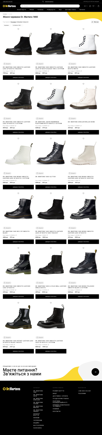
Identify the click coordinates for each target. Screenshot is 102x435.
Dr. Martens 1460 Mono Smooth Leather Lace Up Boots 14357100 (81, 177)
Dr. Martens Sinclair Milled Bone (81, 122)
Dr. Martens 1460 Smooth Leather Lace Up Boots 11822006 (16, 67)
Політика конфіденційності (60, 402)
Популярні (13, 22)
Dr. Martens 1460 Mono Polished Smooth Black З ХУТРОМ (81, 286)
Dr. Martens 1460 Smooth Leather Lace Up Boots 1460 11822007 (49, 232)
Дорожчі (25, 22)
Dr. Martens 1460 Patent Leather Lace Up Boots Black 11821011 (18, 341)
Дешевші (19, 22)
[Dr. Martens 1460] (21, 25)
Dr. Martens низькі (38, 410)
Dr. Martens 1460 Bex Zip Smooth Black (16, 232)
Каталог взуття (21, 9)
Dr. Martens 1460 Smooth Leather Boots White (81, 67)
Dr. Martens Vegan (38, 403)
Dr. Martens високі (38, 407)
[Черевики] (9, 25)
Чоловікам (40, 9)
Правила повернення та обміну (61, 405)
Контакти (82, 9)
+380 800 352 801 (7, 1)
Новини (56, 408)
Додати (8, 63)
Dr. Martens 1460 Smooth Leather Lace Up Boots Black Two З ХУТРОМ (49, 67)
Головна (5, 14)
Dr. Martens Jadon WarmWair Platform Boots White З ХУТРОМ (48, 122)
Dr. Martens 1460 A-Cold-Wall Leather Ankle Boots (50, 286)
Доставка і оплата (70, 9)
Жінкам (32, 9)
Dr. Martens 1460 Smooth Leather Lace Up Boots (16, 286)
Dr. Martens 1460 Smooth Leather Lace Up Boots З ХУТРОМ (16, 122)
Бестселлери (38, 425)
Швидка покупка (18, 77)
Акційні (36, 423)
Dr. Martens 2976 (38, 395)
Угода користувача (61, 398)
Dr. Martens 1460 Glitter (45, 176)
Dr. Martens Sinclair (38, 399)
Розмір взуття (51, 9)
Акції (60, 9)
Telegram (82, 393)
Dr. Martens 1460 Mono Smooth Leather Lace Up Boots (81, 232)
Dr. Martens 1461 (38, 391)
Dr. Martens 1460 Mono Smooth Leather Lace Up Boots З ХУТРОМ (16, 177)
